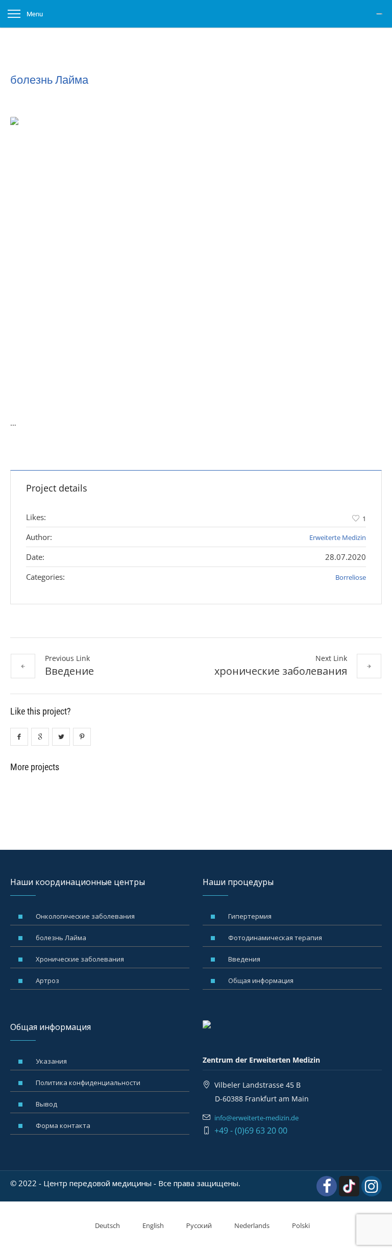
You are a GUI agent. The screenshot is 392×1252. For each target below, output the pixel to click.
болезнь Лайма (61, 937)
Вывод (46, 1104)
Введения (244, 959)
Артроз (47, 980)
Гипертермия (250, 916)
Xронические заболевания (80, 959)
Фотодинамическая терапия (275, 937)
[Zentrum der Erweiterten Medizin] (380, 13)
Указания (51, 1061)
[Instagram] (371, 1186)
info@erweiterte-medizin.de (256, 1117)
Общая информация (260, 980)
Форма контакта (63, 1125)
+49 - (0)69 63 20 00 (250, 1130)
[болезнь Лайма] (196, 256)
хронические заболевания (280, 671)
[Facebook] (326, 1186)
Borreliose (350, 577)
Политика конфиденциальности (88, 1082)
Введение (69, 671)
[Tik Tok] (349, 1186)
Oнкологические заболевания (85, 916)
